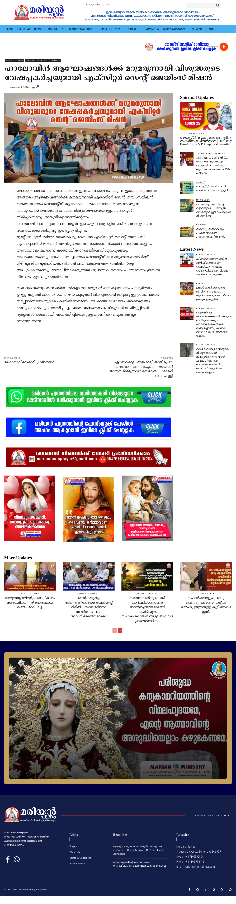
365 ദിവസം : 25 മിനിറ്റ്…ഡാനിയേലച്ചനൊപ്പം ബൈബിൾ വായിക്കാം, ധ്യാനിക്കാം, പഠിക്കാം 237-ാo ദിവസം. (214, 165)
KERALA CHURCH (205, 255)
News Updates (14, 60)
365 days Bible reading (210, 153)
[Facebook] (204, 88)
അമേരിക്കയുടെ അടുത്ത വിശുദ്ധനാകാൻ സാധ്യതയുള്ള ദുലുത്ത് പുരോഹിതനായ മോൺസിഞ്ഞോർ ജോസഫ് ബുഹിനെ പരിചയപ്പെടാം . (212, 361)
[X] (212, 88)
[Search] (217, 5)
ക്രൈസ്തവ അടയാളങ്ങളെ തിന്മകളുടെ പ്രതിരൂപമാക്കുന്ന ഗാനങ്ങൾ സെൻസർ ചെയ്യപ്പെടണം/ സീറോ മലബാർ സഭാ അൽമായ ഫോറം (214, 324)
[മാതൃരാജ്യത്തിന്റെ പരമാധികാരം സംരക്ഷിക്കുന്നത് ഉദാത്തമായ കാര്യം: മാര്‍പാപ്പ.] (30, 576)
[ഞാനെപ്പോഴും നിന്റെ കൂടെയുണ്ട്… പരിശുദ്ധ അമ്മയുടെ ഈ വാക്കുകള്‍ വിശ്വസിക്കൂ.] (186, 205)
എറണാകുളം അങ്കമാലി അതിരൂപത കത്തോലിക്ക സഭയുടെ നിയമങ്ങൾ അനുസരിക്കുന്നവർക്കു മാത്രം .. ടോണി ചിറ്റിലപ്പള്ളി (141, 369)
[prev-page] (114, 630)
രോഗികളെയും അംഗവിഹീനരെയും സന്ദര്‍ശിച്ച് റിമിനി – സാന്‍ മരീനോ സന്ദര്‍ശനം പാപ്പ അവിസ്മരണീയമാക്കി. (89, 607)
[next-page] (120, 630)
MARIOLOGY (203, 200)
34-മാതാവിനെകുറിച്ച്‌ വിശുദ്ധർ (29, 362)
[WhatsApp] (228, 88)
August (200, 182)
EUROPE (200, 283)
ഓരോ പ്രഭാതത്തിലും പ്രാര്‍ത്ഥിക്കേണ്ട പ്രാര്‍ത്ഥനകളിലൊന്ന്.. (210, 233)
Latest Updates (29, 593)
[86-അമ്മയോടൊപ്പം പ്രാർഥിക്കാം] (118, 718)
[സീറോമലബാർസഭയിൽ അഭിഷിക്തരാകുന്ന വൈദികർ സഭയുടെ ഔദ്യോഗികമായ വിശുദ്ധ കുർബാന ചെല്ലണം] (186, 260)
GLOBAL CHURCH (205, 345)
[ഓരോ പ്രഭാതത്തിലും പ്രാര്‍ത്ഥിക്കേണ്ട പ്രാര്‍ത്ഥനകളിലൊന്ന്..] (186, 230)
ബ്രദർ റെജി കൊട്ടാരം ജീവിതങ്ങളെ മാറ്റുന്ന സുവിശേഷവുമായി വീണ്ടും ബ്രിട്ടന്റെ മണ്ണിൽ (213, 293)
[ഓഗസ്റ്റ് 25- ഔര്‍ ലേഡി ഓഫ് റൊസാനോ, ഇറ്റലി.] (186, 187)
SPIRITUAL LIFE (204, 225)
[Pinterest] (220, 88)
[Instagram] (197, 890)
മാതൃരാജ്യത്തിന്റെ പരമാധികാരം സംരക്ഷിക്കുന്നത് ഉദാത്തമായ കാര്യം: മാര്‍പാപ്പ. (30, 602)
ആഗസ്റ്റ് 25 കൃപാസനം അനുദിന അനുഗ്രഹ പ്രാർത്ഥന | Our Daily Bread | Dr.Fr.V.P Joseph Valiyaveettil (206, 141)
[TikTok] (205, 890)
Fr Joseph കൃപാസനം (192, 133)
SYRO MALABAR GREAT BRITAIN (43, 60)
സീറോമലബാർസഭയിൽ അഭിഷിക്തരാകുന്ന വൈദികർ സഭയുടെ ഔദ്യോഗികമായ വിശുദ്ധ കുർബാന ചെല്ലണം (212, 267)
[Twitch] (214, 890)
